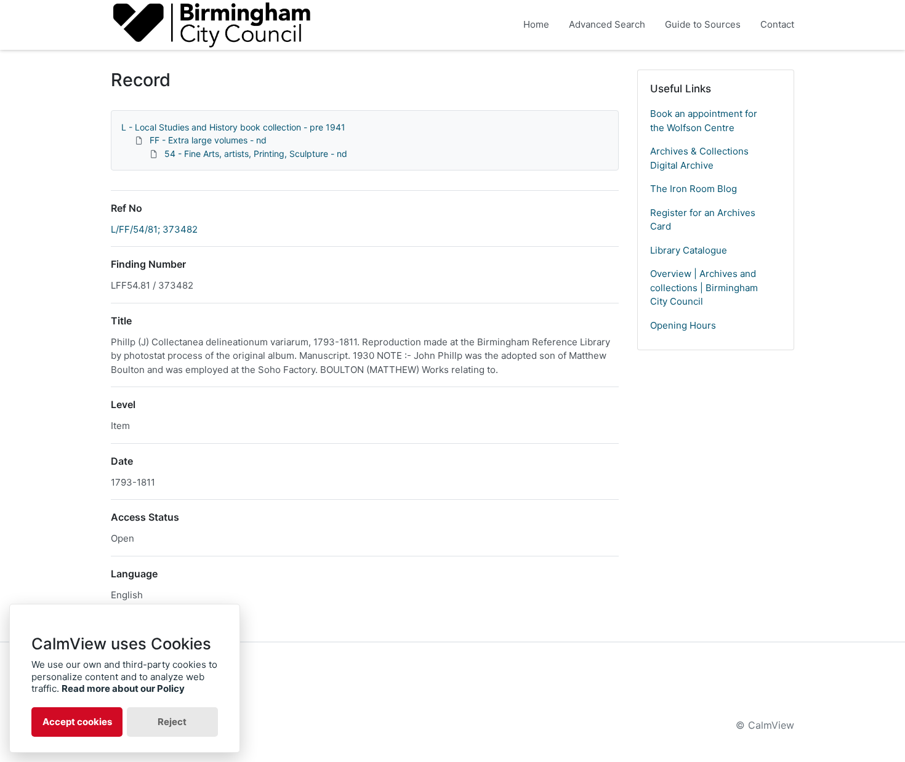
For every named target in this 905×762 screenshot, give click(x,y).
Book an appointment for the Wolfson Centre (703, 121)
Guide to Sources (703, 24)
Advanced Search (607, 24)
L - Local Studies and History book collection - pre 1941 (233, 127)
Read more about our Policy (123, 688)
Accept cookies (77, 722)
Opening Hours (683, 325)
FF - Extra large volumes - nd (208, 140)
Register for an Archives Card (702, 220)
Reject (172, 722)
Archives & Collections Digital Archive (699, 158)
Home (536, 24)
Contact (777, 24)
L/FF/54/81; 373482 (154, 229)
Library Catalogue (688, 250)
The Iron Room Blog (693, 189)
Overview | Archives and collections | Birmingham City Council (704, 287)
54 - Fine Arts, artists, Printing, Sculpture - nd (255, 153)
